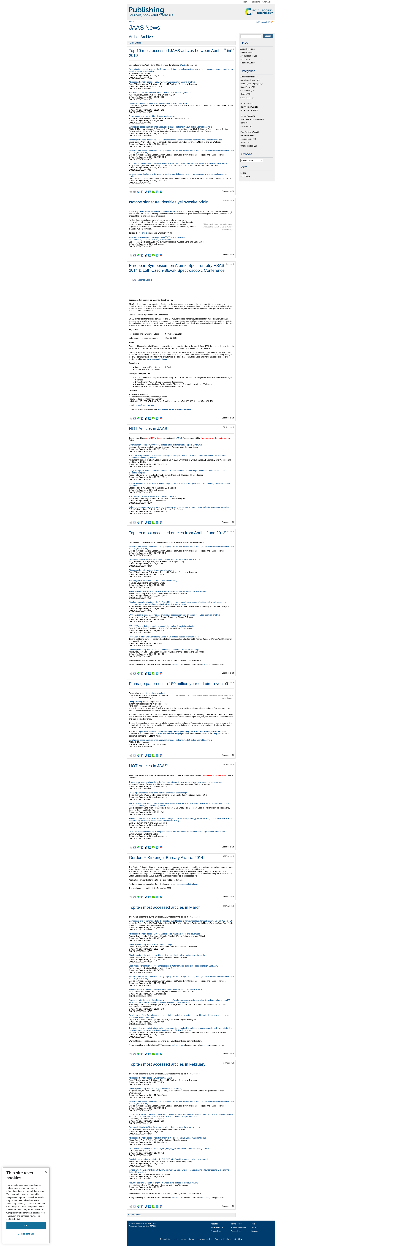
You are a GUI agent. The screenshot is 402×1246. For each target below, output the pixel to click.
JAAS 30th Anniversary (250, 119)
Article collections (247, 77)
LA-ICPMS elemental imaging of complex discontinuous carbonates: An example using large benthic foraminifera (177, 832)
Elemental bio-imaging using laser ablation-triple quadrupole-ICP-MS (158, 103)
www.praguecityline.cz (157, 359)
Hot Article (244, 103)
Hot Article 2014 (247, 110)
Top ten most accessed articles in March (165, 907)
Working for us (217, 1227)
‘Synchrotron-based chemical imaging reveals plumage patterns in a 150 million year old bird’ (180, 731)
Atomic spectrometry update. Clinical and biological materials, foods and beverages (164, 650)
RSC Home (245, 59)
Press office (216, 1231)
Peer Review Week (248, 132)
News (242, 123)
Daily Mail (217, 734)
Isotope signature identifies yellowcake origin (168, 202)
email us (205, 664)
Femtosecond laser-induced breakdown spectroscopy (152, 116)
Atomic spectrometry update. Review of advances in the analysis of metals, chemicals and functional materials (175, 140)
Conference (245, 91)
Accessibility (236, 1231)
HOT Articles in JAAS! (148, 765)
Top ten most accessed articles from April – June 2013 (177, 532)
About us (214, 1224)
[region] (26, 1205)
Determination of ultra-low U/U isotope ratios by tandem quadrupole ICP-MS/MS (165, 445)
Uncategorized (246, 146)
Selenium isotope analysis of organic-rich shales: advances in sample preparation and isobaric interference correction (179, 507)
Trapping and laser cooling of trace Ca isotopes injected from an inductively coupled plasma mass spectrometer (177, 782)
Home (246, 2)
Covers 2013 (245, 98)
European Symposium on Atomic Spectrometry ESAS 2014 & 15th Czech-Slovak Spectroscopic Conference (177, 268)
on (169, 734)
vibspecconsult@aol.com (187, 884)
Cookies (238, 1239)
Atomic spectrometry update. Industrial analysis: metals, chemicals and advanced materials (167, 591)
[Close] (45, 1171)
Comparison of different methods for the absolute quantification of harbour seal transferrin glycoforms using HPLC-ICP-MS (181, 921)
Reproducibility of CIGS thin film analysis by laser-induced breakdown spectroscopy (164, 559)
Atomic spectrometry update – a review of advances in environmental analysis (162, 82)
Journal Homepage (248, 56)
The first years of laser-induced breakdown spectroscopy (153, 581)
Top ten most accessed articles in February (167, 1064)
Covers (243, 94)
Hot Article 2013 (247, 107)
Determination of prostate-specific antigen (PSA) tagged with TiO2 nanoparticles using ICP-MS (169, 1149)
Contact (254, 1227)
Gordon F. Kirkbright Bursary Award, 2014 (166, 857)
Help (253, 1224)
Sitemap (254, 1231)
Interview (244, 126)
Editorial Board (246, 52)
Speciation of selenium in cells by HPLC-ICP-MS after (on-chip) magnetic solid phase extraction (169, 1159)
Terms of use (236, 1224)
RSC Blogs (245, 176)
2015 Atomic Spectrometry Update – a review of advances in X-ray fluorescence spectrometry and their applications (178, 163)
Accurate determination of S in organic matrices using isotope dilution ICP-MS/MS (163, 1183)
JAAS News (144, 27)
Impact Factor (246, 116)
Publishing (255, 2)
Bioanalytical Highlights (250, 84)
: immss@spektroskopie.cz (145, 405)
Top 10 (243, 142)
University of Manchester (156, 693)
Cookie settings (26, 1234)
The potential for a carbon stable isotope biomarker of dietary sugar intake (160, 93)
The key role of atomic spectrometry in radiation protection (153, 496)
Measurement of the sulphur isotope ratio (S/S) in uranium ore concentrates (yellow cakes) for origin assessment (157, 238)
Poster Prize (245, 135)
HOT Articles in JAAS (148, 428)
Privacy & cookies (238, 1227)
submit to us (177, 664)
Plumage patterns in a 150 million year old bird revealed (178, 683)
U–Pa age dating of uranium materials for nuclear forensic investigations (162, 626)
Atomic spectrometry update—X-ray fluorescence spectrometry (155, 1089)
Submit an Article (247, 63)
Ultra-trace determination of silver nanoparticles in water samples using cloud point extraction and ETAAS (173, 966)
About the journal (247, 49)
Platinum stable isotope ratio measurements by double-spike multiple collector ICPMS (165, 989)
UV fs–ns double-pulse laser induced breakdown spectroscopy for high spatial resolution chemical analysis (174, 615)
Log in (243, 173)
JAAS (182, 65)
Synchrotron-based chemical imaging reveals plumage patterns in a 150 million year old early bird (170, 127)
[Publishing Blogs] (201, 12)
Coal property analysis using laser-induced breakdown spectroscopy (158, 793)
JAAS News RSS (263, 22)
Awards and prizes (248, 80)
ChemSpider (267, 2)
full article (143, 233)
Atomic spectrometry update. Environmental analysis (151, 570)
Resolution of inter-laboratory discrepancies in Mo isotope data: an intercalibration (164, 637)
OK (26, 1225)
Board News (245, 87)
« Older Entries (134, 43)
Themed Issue (246, 139)
